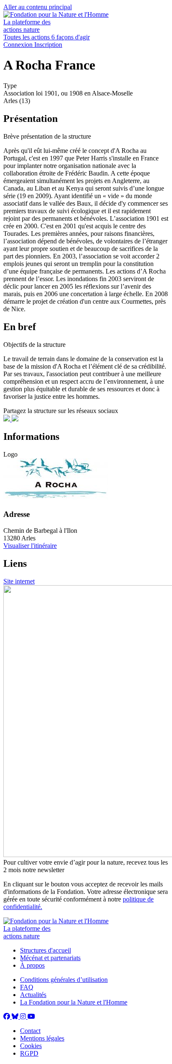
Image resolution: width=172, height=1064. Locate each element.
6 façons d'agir (70, 37)
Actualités (33, 994)
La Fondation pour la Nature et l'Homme (73, 1002)
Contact (30, 1030)
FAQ (26, 987)
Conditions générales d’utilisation (64, 979)
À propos (32, 965)
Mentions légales (42, 1038)
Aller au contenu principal (37, 6)
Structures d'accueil (45, 950)
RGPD (29, 1053)
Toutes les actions (27, 37)
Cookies (31, 1045)
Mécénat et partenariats (50, 957)
